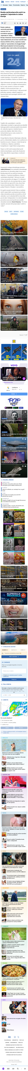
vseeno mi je (5, 724)
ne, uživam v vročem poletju (9, 722)
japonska (16, 211)
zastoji (14, 650)
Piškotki (20, 1042)
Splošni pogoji (20, 1047)
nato (10, 211)
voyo (4, 1000)
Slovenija (5, 5)
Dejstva (23, 5)
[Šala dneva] (24, 695)
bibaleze (5, 737)
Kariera (7, 1042)
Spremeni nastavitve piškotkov (14, 1045)
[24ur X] (18, 1037)
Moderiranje (13, 1042)
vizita (4, 813)
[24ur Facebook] (15, 1037)
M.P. (5, 23)
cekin (4, 851)
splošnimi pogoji (13, 675)
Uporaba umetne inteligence (14, 1054)
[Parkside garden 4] (16, 352)
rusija (6, 211)
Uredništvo (15, 1040)
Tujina (10, 5)
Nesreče (5, 650)
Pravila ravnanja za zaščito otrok (14, 1049)
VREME (13, 394)
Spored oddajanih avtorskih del (14, 1052)
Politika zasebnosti (9, 1047)
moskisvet (6, 888)
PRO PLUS (21, 1040)
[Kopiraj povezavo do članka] (26, 23)
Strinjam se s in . (12, 675)
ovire (23, 650)
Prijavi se (14, 679)
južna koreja (14, 213)
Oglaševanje (7, 1040)
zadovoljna (6, 774)
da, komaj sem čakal (7, 720)
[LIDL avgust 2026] (14, 341)
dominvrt (5, 926)
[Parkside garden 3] (6, 352)
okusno (5, 963)
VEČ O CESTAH (13, 656)
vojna (21, 211)
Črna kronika (16, 5)
